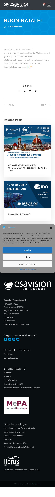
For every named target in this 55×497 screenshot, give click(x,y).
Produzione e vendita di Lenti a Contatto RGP (22, 469)
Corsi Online (8, 354)
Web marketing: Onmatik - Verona (27, 484)
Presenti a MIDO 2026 (19, 214)
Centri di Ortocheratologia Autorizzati (19, 447)
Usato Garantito (10, 380)
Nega (27, 257)
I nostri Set (8, 439)
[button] (51, 228)
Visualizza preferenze (27, 264)
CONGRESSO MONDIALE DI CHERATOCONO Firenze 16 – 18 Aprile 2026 (27, 168)
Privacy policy (32, 269)
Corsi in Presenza (11, 358)
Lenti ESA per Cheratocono (14, 432)
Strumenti (8, 372)
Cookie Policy (22, 269)
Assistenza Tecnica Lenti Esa (15, 443)
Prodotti (7, 376)
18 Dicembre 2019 (15, 27)
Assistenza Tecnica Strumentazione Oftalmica (22, 387)
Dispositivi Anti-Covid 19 (13, 384)
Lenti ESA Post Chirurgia (13, 435)
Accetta (27, 250)
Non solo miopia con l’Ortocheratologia (19, 428)
